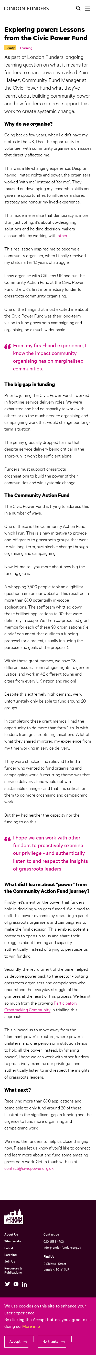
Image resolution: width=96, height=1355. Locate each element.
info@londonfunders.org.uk (62, 1247)
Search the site (78, 8)
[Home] (26, 8)
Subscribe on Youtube (16, 1284)
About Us (11, 1234)
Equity (10, 47)
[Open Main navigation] (87, 8)
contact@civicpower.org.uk (29, 1168)
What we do (12, 1240)
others (64, 235)
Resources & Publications (13, 1270)
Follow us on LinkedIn (24, 1284)
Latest (8, 1247)
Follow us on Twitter (7, 1284)
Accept (14, 1341)
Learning (26, 47)
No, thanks (50, 1341)
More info (31, 1326)
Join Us (9, 1261)
